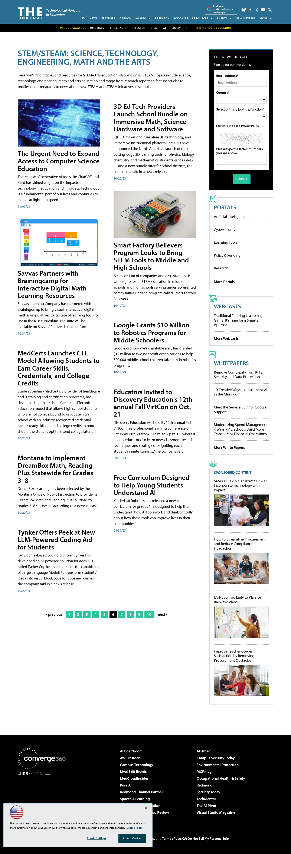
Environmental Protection (218, 764)
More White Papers (229, 447)
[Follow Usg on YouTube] (263, 10)
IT (187, 27)
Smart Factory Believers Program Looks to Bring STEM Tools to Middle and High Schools (151, 256)
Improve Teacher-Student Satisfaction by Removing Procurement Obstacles (234, 656)
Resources (200, 18)
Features (108, 18)
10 (149, 614)
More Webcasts (226, 338)
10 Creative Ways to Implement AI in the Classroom (240, 392)
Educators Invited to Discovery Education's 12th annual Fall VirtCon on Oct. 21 (153, 402)
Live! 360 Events (133, 771)
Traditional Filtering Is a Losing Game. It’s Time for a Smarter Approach (238, 320)
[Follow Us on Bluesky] (244, 10)
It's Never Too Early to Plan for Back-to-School (237, 599)
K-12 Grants (117, 27)
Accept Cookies (132, 838)
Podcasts (180, 18)
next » (163, 614)
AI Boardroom (131, 751)
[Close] (145, 808)
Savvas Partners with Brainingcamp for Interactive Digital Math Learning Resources (52, 284)
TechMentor (206, 798)
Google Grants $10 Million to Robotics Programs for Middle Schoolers (151, 332)
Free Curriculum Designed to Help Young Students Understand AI (152, 484)
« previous (53, 614)
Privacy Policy (250, 126)
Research (162, 18)
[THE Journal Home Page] (49, 12)
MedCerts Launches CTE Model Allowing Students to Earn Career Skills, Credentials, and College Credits (58, 368)
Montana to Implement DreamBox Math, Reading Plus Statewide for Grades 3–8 (55, 469)
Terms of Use (171, 838)
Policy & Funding (227, 255)
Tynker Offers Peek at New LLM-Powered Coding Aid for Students (56, 539)
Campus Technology (136, 764)
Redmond (204, 785)
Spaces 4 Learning (135, 798)
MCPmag (204, 771)
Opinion (125, 18)
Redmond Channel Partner (141, 791)
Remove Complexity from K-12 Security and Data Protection (238, 374)
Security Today (208, 791)
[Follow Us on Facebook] (250, 9)
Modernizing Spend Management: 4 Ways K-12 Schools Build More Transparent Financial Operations (241, 429)
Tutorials (97, 27)
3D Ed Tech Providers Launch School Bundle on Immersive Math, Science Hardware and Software (151, 117)
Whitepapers (231, 363)
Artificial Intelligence (230, 216)
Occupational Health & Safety (221, 778)
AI (164, 27)
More (264, 18)
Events (222, 18)
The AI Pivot (206, 805)
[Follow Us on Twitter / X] (256, 10)
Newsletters (246, 18)
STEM (154, 27)
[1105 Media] (43, 797)
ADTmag (203, 751)
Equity (176, 27)
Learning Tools (225, 242)
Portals (225, 207)
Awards (141, 18)
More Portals (224, 281)
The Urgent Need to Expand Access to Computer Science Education (59, 161)
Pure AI (126, 785)
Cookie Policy (135, 827)
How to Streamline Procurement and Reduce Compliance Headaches (240, 544)
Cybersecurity (224, 229)
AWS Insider (130, 757)
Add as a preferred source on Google (223, 9)
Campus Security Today (216, 757)
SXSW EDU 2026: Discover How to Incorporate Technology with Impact (241, 485)
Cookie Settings (96, 838)
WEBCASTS (227, 306)
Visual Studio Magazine (216, 812)
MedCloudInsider (134, 778)
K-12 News (90, 18)
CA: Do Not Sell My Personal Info (205, 838)
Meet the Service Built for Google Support (240, 409)
